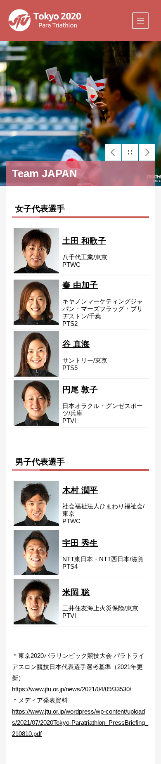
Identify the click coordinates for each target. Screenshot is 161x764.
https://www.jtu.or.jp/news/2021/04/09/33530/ (71, 689)
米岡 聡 (76, 592)
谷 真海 (76, 344)
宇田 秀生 (80, 543)
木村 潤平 (80, 490)
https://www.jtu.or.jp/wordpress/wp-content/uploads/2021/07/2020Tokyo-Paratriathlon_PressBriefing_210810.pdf (80, 722)
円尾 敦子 (80, 389)
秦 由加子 (80, 284)
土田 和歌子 (84, 240)
